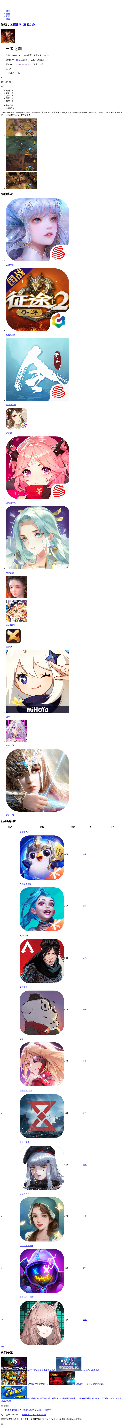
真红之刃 (10, 815)
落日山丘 (23, 987)
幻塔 (22, 1039)
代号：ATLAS (26, 1090)
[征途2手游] (37, 330)
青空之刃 (10, 745)
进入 (85, 854)
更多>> (4, 1347)
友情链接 (47, 1410)
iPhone (18, 60)
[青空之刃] (16, 741)
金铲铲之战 (24, 832)
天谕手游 (10, 265)
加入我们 (30, 1410)
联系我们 (22, 1410)
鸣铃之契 (10, 573)
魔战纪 (9, 647)
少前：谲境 (24, 1142)
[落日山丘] (42, 1034)
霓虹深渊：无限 (26, 1246)
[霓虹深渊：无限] (42, 1292)
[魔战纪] (13, 643)
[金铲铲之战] (42, 879)
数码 (8, 14)
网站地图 (38, 1410)
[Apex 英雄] (42, 982)
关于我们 (5, 1410)
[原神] (37, 713)
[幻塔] (42, 1086)
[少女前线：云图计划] (42, 1344)
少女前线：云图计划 (28, 1297)
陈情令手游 (11, 405)
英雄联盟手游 (25, 884)
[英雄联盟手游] (42, 931)
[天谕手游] (37, 261)
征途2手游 (10, 335)
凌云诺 (9, 433)
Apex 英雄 (24, 935)
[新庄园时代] (42, 1241)
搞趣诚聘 (13, 1410)
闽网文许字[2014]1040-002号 (34, 1415)
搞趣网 (17, 24)
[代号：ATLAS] (42, 1137)
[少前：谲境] (42, 1189)
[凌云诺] (16, 429)
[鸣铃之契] (37, 568)
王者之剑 (29, 24)
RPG (14, 55)
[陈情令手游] (37, 400)
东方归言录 (11, 625)
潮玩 (8, 16)
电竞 (8, 19)
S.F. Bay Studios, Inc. (23, 64)
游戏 (8, 11)
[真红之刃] (37, 811)
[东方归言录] (16, 621)
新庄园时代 (24, 1194)
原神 (8, 717)
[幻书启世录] (37, 499)
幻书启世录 (11, 503)
